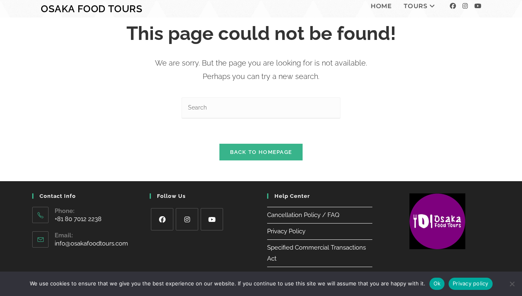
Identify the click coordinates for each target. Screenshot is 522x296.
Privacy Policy (286, 231)
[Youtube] (477, 6)
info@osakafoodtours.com (91, 243)
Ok (437, 283)
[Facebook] (453, 6)
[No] (512, 284)
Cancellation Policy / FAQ (303, 215)
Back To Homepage (261, 152)
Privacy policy (471, 283)
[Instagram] (465, 6)
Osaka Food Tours (92, 9)
